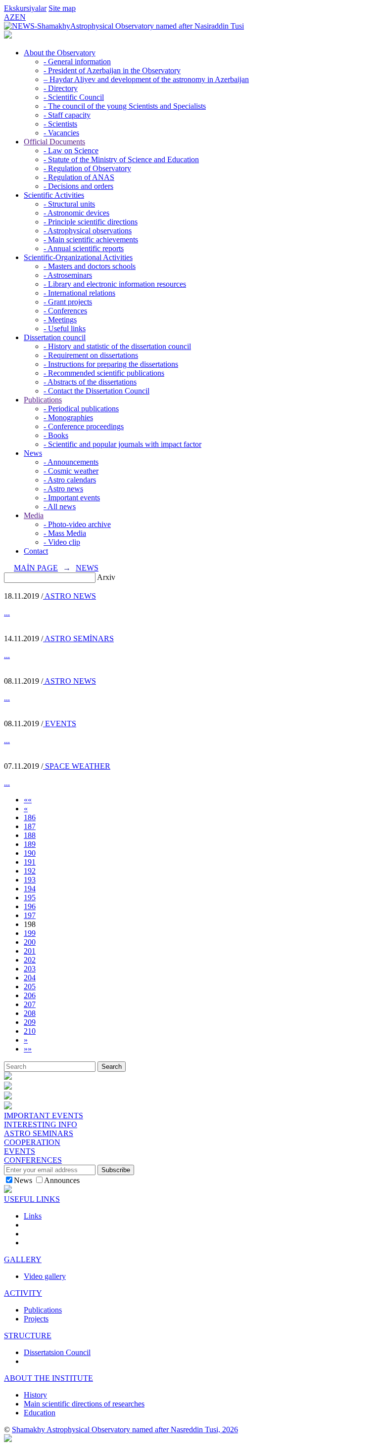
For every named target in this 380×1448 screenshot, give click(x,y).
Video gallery (45, 1276)
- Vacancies (61, 133)
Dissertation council (55, 337)
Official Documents (54, 141)
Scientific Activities (54, 195)
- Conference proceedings (84, 426)
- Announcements (71, 462)
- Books (56, 435)
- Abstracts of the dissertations (90, 382)
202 (30, 960)
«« (28, 799)
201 (30, 951)
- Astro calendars (70, 480)
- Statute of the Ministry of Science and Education (121, 159)
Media (34, 515)
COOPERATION (32, 1142)
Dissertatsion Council (57, 1352)
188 (30, 835)
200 (30, 942)
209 (30, 1022)
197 (30, 915)
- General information (77, 61)
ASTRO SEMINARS (38, 1133)
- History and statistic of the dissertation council (117, 346)
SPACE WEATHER (76, 766)
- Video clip (62, 542)
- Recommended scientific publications (104, 373)
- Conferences (65, 311)
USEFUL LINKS (32, 1199)
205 (30, 986)
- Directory (61, 88)
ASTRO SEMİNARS (78, 638)
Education (39, 1412)
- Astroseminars (68, 275)
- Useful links (65, 328)
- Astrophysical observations (88, 230)
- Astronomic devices (76, 213)
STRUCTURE (27, 1335)
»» (28, 1049)
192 (30, 871)
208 (30, 1013)
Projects (36, 1319)
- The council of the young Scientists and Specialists (125, 106)
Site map (62, 8)
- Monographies (68, 417)
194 (30, 888)
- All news (60, 506)
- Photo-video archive (77, 524)
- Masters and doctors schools (90, 266)
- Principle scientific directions (91, 222)
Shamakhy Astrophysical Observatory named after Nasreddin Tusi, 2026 (125, 1429)
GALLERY (23, 1259)
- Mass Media (65, 533)
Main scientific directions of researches (84, 1404)
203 (30, 969)
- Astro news (63, 488)
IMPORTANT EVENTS (43, 1115)
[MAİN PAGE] (8, 36)
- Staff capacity (67, 115)
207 (30, 1004)
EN (20, 17)
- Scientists (60, 124)
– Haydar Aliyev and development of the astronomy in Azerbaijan (146, 79)
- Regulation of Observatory (87, 168)
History (35, 1395)
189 (30, 844)
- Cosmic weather (71, 471)
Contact (36, 551)
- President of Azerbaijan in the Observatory (112, 70)
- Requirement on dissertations (91, 355)
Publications (43, 399)
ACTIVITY (23, 1293)
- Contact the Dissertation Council (96, 391)
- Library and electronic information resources (115, 284)
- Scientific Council (74, 97)
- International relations (79, 293)
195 (30, 897)
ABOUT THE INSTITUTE (48, 1378)
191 (30, 862)
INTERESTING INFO (40, 1124)
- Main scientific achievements (91, 239)
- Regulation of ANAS (79, 177)
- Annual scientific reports (84, 248)
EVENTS (59, 723)
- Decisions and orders (78, 186)
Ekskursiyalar (25, 8)
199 (30, 933)
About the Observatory (59, 52)
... (7, 613)
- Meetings (60, 319)
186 (30, 817)
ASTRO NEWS (69, 596)
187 (30, 826)
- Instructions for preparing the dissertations (111, 364)
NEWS (87, 568)
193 (30, 880)
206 (30, 995)
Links (33, 1216)
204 (30, 977)
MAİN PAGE (36, 568)
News (33, 453)
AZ (9, 17)
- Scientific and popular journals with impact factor (122, 444)
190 (30, 853)
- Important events (72, 497)
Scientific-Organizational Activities (78, 257)
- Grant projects (68, 302)
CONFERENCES (33, 1160)
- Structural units (69, 204)
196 (30, 906)
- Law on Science (71, 150)
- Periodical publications (81, 408)
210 (30, 1031)
